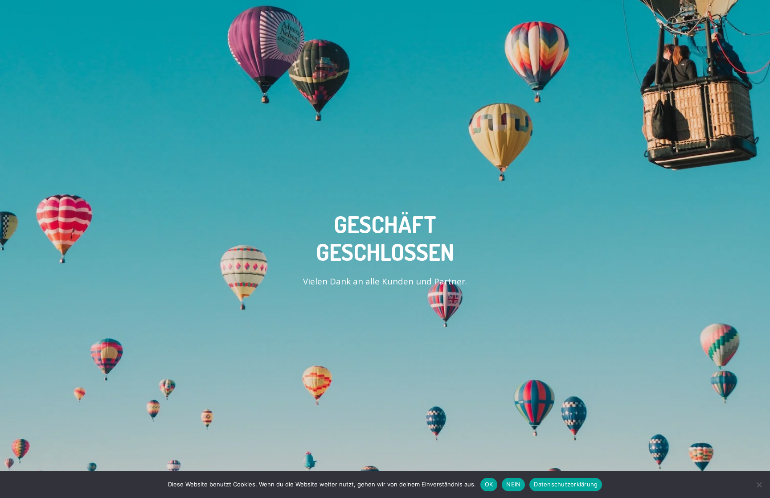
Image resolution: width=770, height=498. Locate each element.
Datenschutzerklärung (566, 484)
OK (489, 484)
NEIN (513, 484)
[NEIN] (758, 484)
